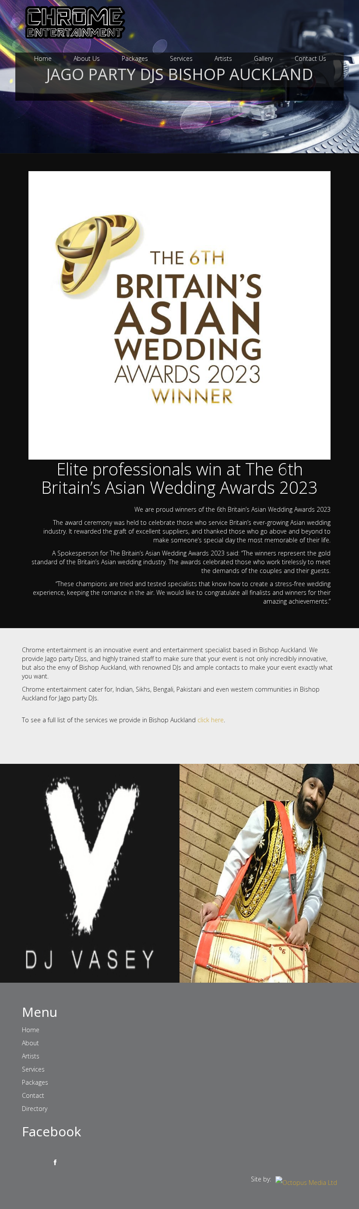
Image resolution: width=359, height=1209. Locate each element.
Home (43, 58)
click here (210, 720)
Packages (135, 58)
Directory (34, 1108)
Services (181, 58)
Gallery (263, 58)
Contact (33, 1095)
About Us (87, 58)
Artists (223, 58)
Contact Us (310, 58)
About (30, 1043)
